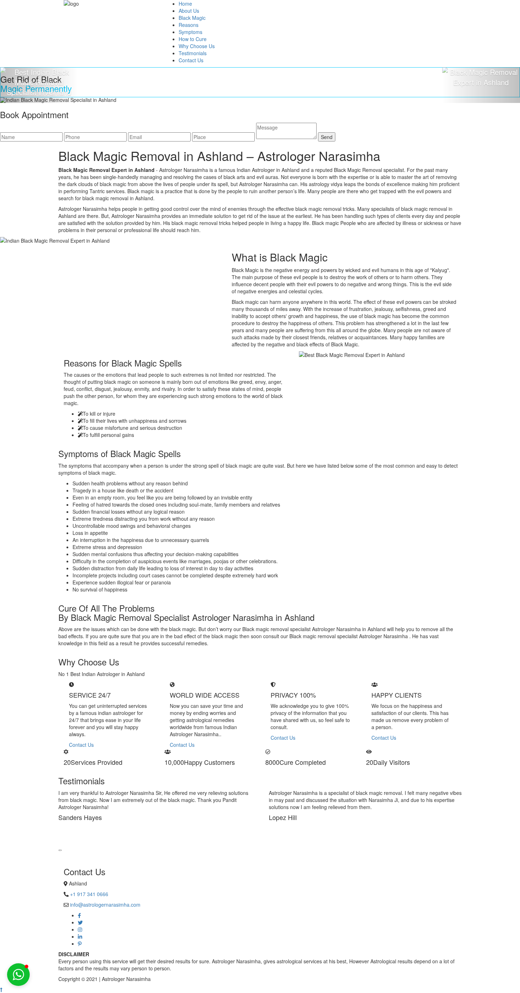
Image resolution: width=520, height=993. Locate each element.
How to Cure (193, 38)
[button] (18, 974)
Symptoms (190, 31)
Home (185, 3)
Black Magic (192, 17)
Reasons (188, 24)
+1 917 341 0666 (89, 893)
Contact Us (191, 60)
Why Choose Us (197, 46)
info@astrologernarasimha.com (105, 904)
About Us (189, 10)
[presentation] (59, 849)
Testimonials (193, 53)
